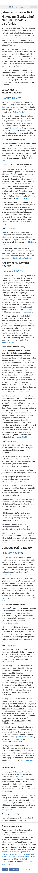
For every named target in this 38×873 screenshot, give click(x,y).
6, (13, 300)
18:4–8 (31, 737)
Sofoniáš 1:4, (31, 567)
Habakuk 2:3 (24, 392)
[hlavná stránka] (3, 2)
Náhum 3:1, (28, 135)
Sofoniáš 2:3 (6, 574)
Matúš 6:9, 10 (22, 437)
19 (33, 135)
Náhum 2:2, (13, 128)
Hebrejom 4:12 (7, 810)
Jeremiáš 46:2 (7, 368)
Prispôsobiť (25, 869)
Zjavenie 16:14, (20, 737)
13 (15, 300)
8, (2, 600)
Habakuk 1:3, (7, 300)
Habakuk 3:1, (7, 342)
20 (4, 600)
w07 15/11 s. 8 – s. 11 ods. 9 (15, 7)
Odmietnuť (14, 869)
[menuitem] (3, 2)
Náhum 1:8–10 (21, 198)
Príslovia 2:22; (18, 258)
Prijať (5, 869)
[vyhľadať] (35, 2)
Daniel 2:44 (28, 258)
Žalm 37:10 (18, 777)
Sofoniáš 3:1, (30, 598)
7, (2, 569)
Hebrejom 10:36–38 (18, 481)
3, (23, 112)
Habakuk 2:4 (27, 312)
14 (4, 569)
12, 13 (20, 128)
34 (5, 363)
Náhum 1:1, (17, 112)
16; (27, 737)
